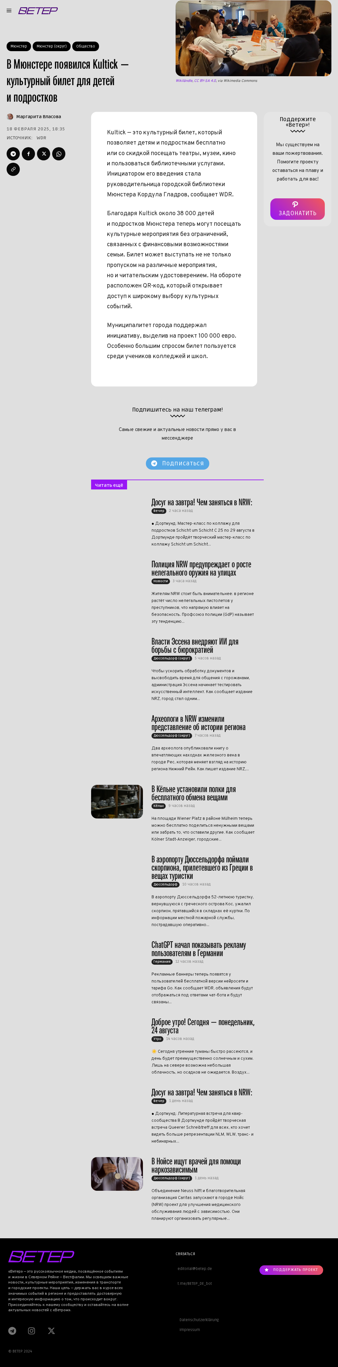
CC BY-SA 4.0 (205, 81)
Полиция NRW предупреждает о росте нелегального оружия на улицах (201, 568)
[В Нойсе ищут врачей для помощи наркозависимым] (117, 1174)
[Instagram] (31, 1331)
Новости (160, 581)
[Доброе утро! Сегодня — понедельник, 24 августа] (117, 1034)
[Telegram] (13, 153)
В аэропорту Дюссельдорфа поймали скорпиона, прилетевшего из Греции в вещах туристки (202, 867)
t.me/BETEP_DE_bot (194, 1284)
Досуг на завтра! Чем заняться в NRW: (202, 502)
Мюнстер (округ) (52, 46)
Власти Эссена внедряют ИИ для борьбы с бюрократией (195, 645)
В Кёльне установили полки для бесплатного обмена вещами (194, 793)
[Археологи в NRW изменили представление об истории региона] (117, 731)
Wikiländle (184, 81)
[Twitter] (43, 153)
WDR (41, 138)
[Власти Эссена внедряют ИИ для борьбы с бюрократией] (117, 654)
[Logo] (38, 10)
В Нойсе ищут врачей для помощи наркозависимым (196, 1165)
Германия (162, 962)
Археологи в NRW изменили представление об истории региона (199, 722)
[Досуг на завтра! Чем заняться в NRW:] (117, 515)
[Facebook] (28, 153)
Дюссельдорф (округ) (171, 658)
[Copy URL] (13, 169)
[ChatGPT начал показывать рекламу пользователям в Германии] (117, 957)
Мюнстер (19, 46)
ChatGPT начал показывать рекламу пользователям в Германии (199, 948)
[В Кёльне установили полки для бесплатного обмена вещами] (117, 801)
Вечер (158, 511)
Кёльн (158, 806)
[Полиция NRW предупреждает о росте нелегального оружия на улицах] (117, 577)
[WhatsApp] (58, 153)
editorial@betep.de (194, 1269)
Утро (157, 1039)
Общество (85, 46)
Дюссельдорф (165, 884)
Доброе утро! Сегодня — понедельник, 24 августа (203, 1026)
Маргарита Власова (38, 116)
